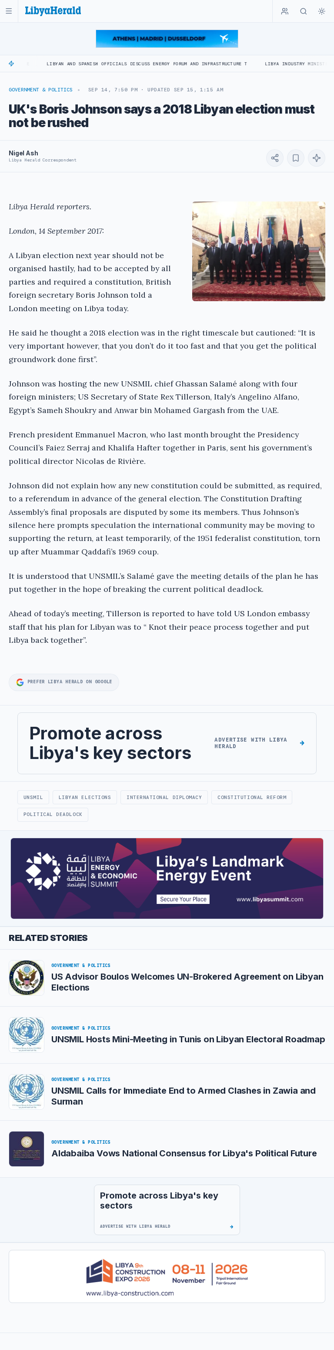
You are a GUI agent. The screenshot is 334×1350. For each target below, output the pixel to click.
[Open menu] (9, 11)
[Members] (285, 11)
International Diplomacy (164, 797)
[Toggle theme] (322, 11)
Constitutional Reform (251, 797)
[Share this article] (275, 158)
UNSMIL (33, 797)
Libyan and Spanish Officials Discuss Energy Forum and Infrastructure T (115, 64)
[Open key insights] (316, 158)
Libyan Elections (85, 797)
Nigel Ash (23, 153)
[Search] (303, 11)
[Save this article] (295, 158)
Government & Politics (41, 90)
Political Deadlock (53, 814)
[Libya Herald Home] (53, 11)
